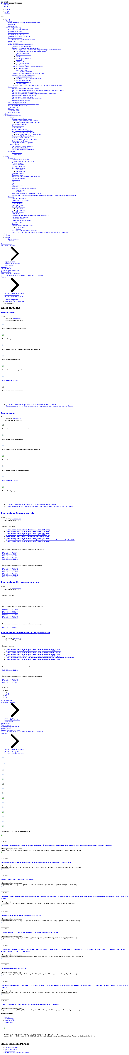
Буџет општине (6, 268)
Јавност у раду (5, 267)
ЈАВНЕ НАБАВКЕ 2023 (10, 555)
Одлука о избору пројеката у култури (13, 968)
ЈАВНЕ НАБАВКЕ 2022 (10, 557)
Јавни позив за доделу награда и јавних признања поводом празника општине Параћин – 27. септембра (36, 862)
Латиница (19, 3)
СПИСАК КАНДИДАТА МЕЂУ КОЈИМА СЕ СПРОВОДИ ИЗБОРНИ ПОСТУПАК (29, 932)
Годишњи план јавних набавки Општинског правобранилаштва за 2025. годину (33, 656)
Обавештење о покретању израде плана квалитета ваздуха (21, 915)
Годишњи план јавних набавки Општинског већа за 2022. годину (28, 531)
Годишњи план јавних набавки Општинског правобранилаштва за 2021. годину (33, 649)
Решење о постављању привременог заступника (17, 879)
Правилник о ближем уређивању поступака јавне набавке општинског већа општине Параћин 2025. (40, 540)
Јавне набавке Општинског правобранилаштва (25, 632)
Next (6, 695)
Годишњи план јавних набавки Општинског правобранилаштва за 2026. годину (33, 659)
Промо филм (9, 265)
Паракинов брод (10, 1020)
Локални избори (6, 272)
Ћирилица (11, 3)
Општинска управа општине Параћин (17, 1052)
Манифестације (10, 1019)
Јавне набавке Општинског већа (17, 513)
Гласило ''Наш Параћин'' (12, 263)
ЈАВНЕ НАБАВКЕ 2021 (10, 559)
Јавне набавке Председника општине (20, 582)
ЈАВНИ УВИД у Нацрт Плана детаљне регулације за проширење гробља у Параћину (30, 1004)
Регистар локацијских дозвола (14, 296)
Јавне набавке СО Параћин (9, 380)
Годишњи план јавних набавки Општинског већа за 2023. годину (28, 533)
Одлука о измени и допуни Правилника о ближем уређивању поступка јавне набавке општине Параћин (39, 406)
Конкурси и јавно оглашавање (14, 301)
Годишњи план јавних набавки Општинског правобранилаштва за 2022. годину (33, 651)
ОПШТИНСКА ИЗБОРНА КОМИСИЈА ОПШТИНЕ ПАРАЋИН (22, 275)
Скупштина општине (11, 1047)
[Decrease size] (8, 5)
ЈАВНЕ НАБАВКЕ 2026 (10, 568)
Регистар (4, 277)
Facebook (7, 9)
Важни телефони (6, 244)
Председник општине (12, 1049)
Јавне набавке (8, 312)
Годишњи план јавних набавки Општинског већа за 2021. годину (28, 530)
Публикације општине (8, 245)
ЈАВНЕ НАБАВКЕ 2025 (10, 552)
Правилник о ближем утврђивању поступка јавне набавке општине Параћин (31, 404)
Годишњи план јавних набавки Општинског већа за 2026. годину (28, 541)
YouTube (7, 13)
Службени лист (10, 262)
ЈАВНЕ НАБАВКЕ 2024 (10, 554)
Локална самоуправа (11, 299)
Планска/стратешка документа (10, 273)
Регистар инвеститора (12, 295)
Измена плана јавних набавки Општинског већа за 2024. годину (27, 536)
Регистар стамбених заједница (14, 293)
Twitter (7, 11)
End (6, 697)
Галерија (7, 1017)
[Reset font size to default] (6, 6)
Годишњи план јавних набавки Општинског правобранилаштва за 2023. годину (33, 652)
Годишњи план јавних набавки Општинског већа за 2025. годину (28, 538)
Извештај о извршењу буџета (10, 270)
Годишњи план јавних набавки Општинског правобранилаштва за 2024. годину (33, 654)
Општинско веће (10, 1051)
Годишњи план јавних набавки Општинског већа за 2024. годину (28, 535)
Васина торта (9, 1022)
